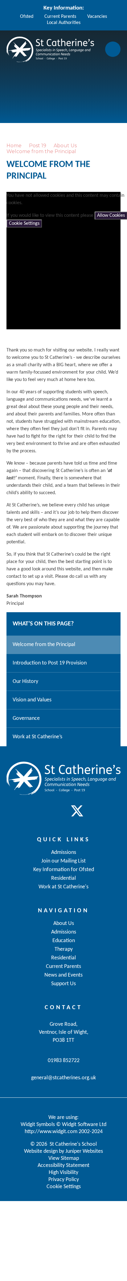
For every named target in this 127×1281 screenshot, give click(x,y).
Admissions (63, 932)
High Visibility (63, 1173)
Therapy (64, 949)
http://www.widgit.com (51, 1132)
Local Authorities (63, 22)
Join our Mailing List (63, 861)
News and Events (63, 975)
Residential (63, 958)
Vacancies (97, 16)
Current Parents (60, 16)
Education (63, 941)
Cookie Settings (24, 223)
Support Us (63, 984)
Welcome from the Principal (41, 151)
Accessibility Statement (63, 1165)
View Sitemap (63, 1158)
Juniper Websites (84, 1151)
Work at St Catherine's (63, 887)
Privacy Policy (63, 1180)
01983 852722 (64, 1061)
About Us (65, 146)
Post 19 (37, 146)
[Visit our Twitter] (77, 811)
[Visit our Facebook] (50, 811)
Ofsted (26, 16)
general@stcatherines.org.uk (63, 1078)
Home (14, 146)
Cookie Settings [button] (64, 1187)
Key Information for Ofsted (63, 870)
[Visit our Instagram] (63, 811)
